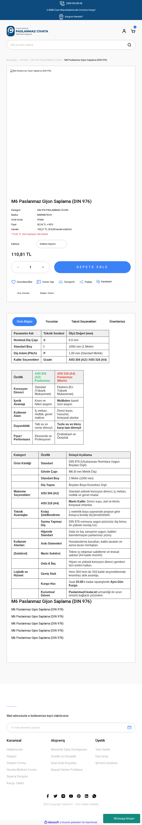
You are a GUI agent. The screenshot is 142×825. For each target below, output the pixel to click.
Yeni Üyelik (102, 749)
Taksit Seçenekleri (83, 321)
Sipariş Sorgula (17, 776)
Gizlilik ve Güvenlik (63, 756)
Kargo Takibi (15, 783)
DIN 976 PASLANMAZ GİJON (52, 210)
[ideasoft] (51, 822)
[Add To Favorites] (21, 282)
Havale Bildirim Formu (22, 769)
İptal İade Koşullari (64, 763)
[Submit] (129, 727)
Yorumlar (52, 321)
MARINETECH (44, 214)
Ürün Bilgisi (24, 321)
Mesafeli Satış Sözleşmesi (69, 749)
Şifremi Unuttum (106, 763)
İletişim (11, 756)
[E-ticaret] (70, 822)
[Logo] (27, 31)
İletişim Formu (16, 763)
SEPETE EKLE (92, 267)
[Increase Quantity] (43, 267)
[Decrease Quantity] (18, 267)
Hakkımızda (15, 749)
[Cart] (133, 31)
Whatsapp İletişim (124, 818)
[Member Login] (124, 31)
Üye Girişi (101, 756)
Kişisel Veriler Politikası (67, 769)
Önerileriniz (117, 321)
